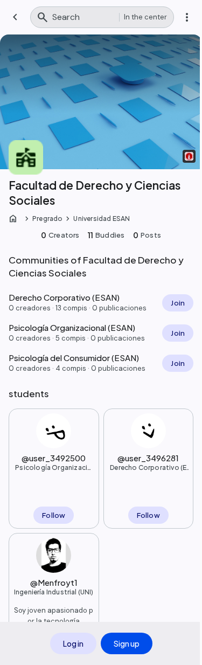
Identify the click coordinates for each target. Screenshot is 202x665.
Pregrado (47, 218)
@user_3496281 (148, 458)
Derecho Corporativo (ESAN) (148, 467)
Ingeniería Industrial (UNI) (54, 592)
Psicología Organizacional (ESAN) (53, 467)
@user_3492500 (54, 458)
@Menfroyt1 (54, 582)
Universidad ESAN (101, 218)
